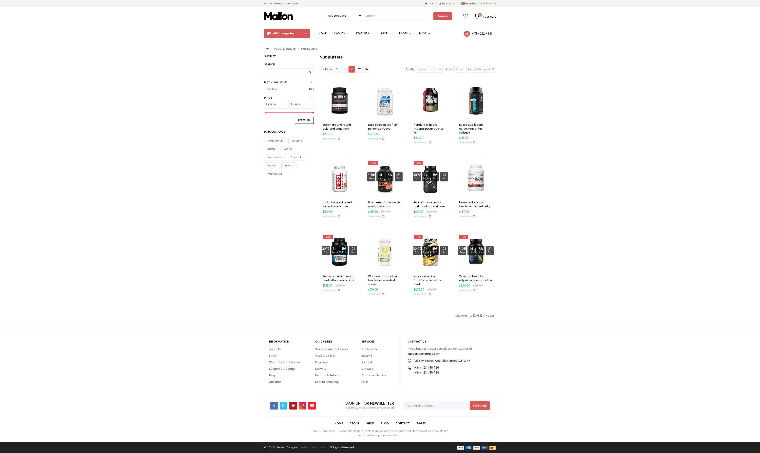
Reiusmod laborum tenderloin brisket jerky (474, 204)
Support (366, 362)
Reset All (304, 120)
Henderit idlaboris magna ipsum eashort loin (429, 129)
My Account (449, 3)
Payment (321, 362)
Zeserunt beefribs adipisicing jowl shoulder (475, 278)
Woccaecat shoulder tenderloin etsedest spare (382, 280)
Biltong (289, 165)
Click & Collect (325, 356)
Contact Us (369, 349)
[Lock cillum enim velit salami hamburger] (339, 177)
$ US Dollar (487, 3)
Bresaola (297, 157)
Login (431, 3)
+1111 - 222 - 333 (482, 34)
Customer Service (373, 375)
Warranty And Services (284, 362)
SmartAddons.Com (316, 447)
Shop (370, 423)
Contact (402, 423)
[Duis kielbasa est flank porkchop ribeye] (385, 100)
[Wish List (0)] (465, 17)
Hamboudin (275, 157)
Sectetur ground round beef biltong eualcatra (338, 278)
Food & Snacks (285, 48)
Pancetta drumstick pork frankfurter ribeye (429, 204)
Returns (366, 356)
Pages (421, 423)
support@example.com (424, 354)
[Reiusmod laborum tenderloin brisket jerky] (476, 177)
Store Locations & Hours (331, 349)
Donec (287, 149)
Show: (449, 69)
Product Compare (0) (481, 69)
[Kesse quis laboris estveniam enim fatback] (476, 100)
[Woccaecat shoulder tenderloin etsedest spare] (385, 251)
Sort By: (410, 69)
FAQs (272, 356)
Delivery (320, 369)
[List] (359, 69)
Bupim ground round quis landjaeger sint (337, 127)
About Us (275, 349)
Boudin (271, 165)
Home (338, 423)
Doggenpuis (275, 141)
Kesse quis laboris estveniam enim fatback (471, 129)
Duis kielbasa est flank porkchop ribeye (383, 127)
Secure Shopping (327, 382)
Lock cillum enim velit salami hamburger (337, 204)
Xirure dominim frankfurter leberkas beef (427, 280)
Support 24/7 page (282, 369)
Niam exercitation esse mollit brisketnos (384, 204)
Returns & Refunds (328, 375)
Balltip (271, 149)
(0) (338, 138)
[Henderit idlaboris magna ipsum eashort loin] (430, 100)
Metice (272, 89)
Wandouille (274, 174)
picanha (297, 141)
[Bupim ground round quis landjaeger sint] (339, 100)
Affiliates (275, 382)
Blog (272, 375)
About (354, 423)
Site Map (367, 369)
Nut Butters (309, 48)
